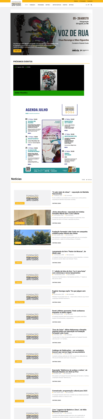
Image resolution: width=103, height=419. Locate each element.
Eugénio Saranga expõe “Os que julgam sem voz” (69, 292)
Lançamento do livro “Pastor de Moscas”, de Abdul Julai (69, 252)
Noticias (18, 242)
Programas (41, 4)
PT (88, 5)
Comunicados (19, 401)
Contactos (89, 1)
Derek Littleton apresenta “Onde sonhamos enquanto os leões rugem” (68, 311)
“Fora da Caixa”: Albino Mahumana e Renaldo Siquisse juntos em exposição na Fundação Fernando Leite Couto (69, 331)
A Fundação (83, 1)
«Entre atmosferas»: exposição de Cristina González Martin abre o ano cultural (68, 213)
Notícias (71, 4)
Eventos (65, 4)
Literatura (18, 262)
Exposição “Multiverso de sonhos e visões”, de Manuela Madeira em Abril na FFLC (69, 371)
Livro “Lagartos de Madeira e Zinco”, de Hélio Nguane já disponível (69, 410)
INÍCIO (26, 4)
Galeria (76, 1)
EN (86, 5)
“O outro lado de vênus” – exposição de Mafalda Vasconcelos (70, 193)
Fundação (32, 4)
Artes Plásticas (19, 203)
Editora (48, 4)
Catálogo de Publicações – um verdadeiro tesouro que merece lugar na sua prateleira (68, 351)
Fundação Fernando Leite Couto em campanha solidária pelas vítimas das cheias (69, 232)
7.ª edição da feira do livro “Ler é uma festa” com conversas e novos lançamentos (69, 272)
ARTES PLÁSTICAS (57, 4)
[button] (91, 5)
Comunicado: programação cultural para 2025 (69, 391)
